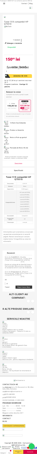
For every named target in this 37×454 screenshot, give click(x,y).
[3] (8, 40)
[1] (4, 40)
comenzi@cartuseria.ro (13, 391)
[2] (6, 40)
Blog (31, 3)
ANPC (13, 445)
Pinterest (16, 51)
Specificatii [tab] (18, 170)
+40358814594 (10, 397)
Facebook (6, 51)
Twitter (11, 51)
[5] (11, 40)
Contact (24, 3)
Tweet (7, 287)
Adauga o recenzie (14, 43)
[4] (9, 40)
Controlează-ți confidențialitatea (14, 426)
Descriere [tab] (18, 163)
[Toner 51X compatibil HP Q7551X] (8, 17)
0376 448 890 (10, 394)
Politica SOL (21, 445)
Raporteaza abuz (23, 287)
